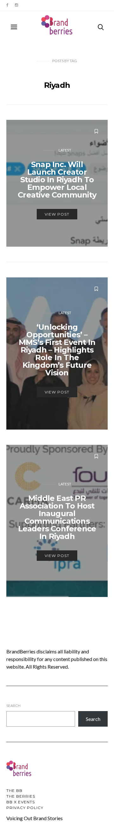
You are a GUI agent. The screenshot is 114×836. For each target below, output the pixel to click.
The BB (14, 790)
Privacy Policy (24, 807)
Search (13, 705)
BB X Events (20, 802)
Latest (65, 150)
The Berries (20, 796)
